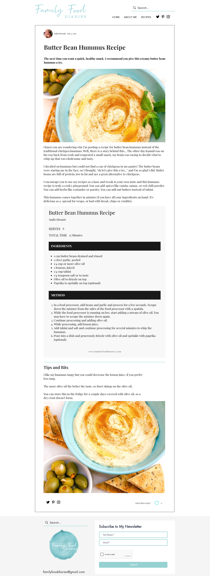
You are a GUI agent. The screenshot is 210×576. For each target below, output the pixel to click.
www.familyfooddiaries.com (105, 351)
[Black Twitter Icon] (158, 17)
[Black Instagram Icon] (168, 17)
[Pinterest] (53, 502)
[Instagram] (58, 502)
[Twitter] (48, 502)
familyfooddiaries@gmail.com (64, 572)
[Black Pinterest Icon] (163, 17)
